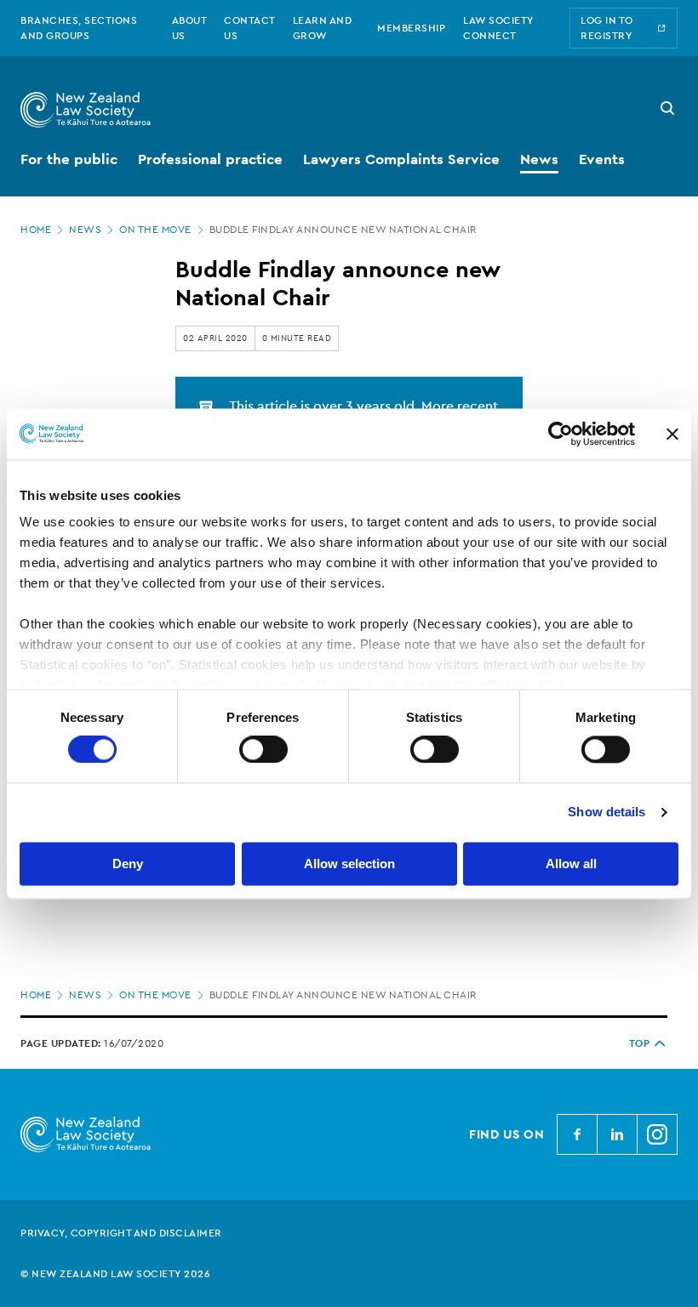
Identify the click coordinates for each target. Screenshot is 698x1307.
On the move (155, 229)
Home (35, 229)
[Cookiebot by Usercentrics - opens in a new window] (560, 433)
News (85, 229)
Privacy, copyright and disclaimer (121, 1233)
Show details (606, 812)
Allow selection (349, 863)
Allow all (571, 863)
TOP (639, 1043)
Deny (127, 863)
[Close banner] (672, 434)
